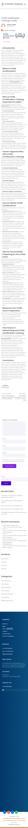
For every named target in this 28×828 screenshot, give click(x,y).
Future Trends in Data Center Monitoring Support (12, 501)
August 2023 (4, 558)
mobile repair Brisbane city (10, 525)
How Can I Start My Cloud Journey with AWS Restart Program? (14, 531)
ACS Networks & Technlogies (11, 818)
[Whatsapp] (16, 812)
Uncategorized (5, 387)
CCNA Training (5, 106)
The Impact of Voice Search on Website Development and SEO (11, 496)
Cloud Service (5, 584)
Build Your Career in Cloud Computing (11, 505)
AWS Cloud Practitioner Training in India (12, 509)
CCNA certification (15, 82)
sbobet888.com (7, 544)
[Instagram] (8, 812)
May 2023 (3, 568)
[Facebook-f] (4, 812)
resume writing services (9, 539)
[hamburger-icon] (25, 4)
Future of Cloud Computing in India (12, 527)
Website (4, 453)
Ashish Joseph (11, 25)
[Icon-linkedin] (12, 812)
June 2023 (4, 565)
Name (4, 438)
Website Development (7, 600)
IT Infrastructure (5, 590)
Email (4, 446)
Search (3, 476)
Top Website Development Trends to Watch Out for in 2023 (14, 513)
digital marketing (5, 587)
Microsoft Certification (7, 594)
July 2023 (3, 562)
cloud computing (6, 338)
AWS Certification (6, 581)
